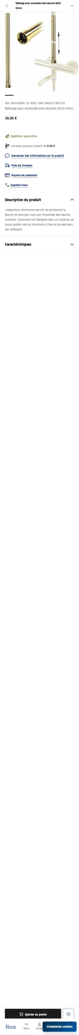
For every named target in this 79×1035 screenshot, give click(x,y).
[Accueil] (10, 1027)
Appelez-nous (19, 185)
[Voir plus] (72, 5)
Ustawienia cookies (60, 1026)
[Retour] (7, 5)
